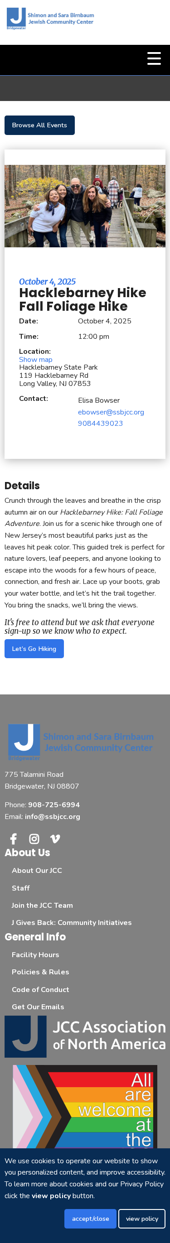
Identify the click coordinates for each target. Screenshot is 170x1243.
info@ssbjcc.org (52, 817)
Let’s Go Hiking (34, 648)
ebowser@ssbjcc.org (111, 412)
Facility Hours (35, 955)
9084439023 (100, 424)
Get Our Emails (38, 1007)
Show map (36, 360)
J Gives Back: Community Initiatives (72, 923)
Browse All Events (39, 125)
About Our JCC (37, 871)
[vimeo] (55, 839)
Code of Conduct (40, 990)
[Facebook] (13, 839)
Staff (20, 888)
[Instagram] (34, 839)
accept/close (90, 1218)
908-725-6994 (54, 805)
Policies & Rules (40, 972)
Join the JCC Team (42, 906)
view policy (142, 1218)
